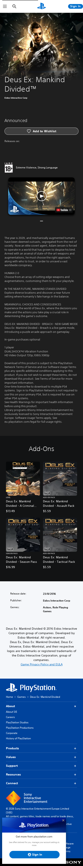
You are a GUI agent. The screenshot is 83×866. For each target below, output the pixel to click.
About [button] (10, 706)
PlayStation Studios (17, 722)
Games (21, 697)
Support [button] (12, 766)
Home (9, 697)
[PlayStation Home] (41, 6)
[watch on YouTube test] (64, 210)
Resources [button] (13, 774)
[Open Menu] (5, 6)
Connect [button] (12, 783)
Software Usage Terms (68, 847)
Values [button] (11, 757)
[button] (41, 196)
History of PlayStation (18, 738)
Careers (10, 717)
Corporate (11, 733)
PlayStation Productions (20, 728)
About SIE (11, 712)
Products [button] (12, 748)
